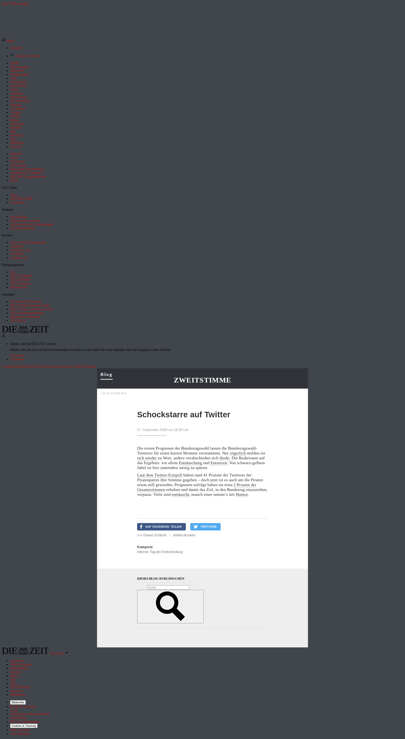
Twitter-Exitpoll (168, 475)
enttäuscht (180, 494)
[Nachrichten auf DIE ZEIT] (25, 332)
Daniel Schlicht (154, 535)
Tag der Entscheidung (166, 552)
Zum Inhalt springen (15, 3)
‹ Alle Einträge (113, 393)
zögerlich (238, 453)
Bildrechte (18, 702)
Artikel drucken (184, 535)
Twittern (208, 526)
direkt (224, 458)
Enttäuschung (190, 462)
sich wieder (147, 458)
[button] (8, 40)
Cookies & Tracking (24, 725)
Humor (242, 494)
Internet (142, 552)
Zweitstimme (202, 380)
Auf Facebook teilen (163, 526)
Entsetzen (219, 462)
